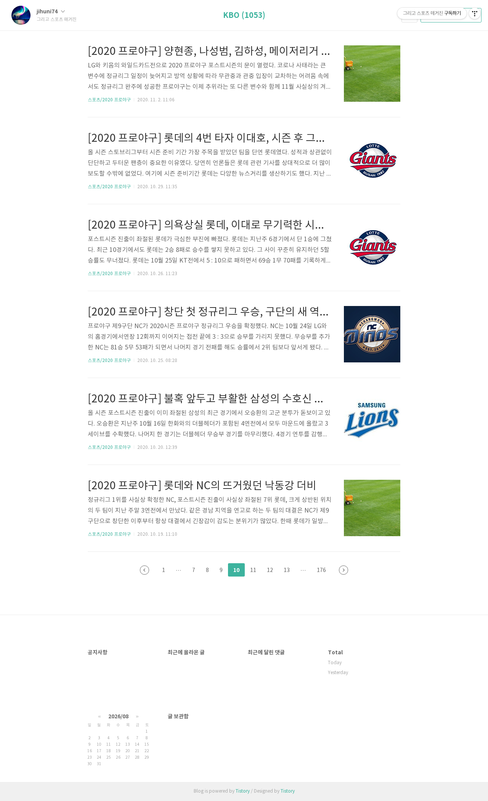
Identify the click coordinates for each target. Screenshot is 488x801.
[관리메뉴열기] (474, 13)
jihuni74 (48, 11)
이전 (144, 570)
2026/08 (118, 716)
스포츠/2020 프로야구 (109, 100)
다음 (343, 570)
